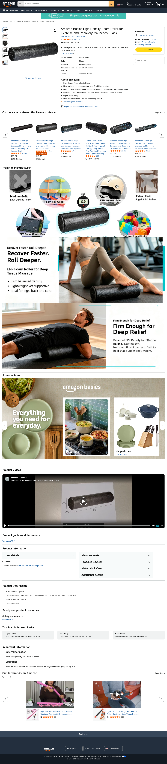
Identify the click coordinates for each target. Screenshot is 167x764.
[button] (5, 10)
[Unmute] (162, 525)
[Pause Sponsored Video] (71, 700)
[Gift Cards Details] (58, 10)
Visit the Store (121, 455)
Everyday (98, 10)
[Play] (4, 525)
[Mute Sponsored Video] (71, 704)
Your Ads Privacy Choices (112, 756)
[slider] (79, 525)
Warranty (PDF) (8, 541)
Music (78, 10)
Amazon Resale (148, 42)
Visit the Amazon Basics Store (73, 36)
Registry (70, 10)
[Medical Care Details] (46, 10)
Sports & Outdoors (8, 21)
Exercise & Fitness (23, 21)
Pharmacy (88, 10)
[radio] (5, 30)
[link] (22, 145)
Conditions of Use (50, 756)
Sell (62, 10)
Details (153, 39)
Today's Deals (26, 10)
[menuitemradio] (157, 526)
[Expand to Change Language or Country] (80, 749)
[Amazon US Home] (49, 749)
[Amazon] (9, 4)
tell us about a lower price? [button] (31, 566)
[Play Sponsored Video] (117, 694)
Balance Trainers (38, 21)
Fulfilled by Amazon (143, 45)
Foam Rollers (50, 21)
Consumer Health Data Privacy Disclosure (86, 756)
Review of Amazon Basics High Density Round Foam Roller (35, 480)
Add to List (141, 61)
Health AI (14, 10)
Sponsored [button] (6, 677)
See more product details (73, 102)
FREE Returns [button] (67, 54)
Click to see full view (33, 78)
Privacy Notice (64, 756)
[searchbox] (66, 3)
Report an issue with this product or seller (81, 106)
